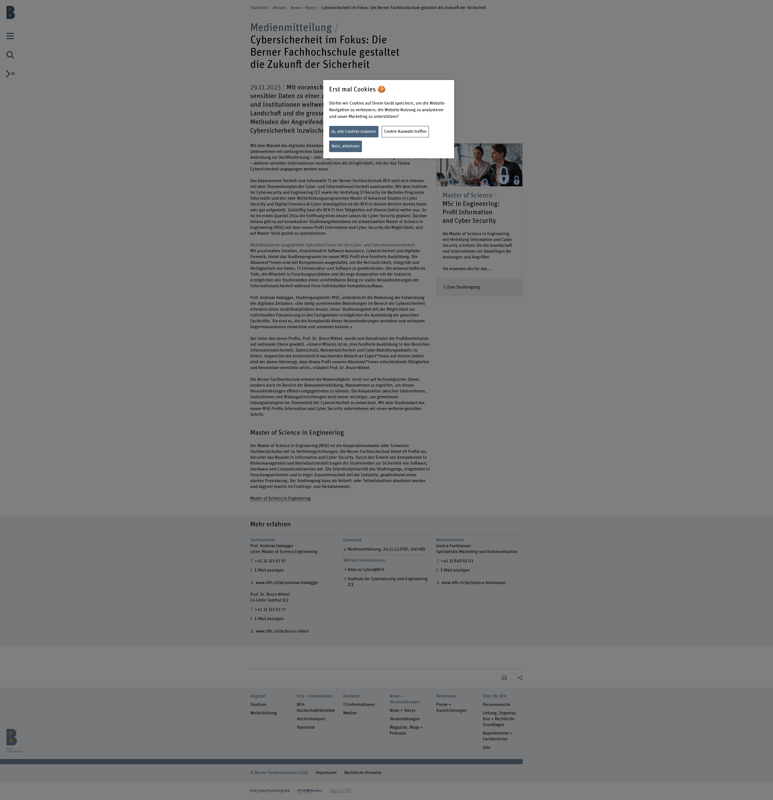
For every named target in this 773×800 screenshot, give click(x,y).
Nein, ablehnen (346, 146)
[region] (388, 119)
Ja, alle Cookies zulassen (354, 131)
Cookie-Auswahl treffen (405, 131)
